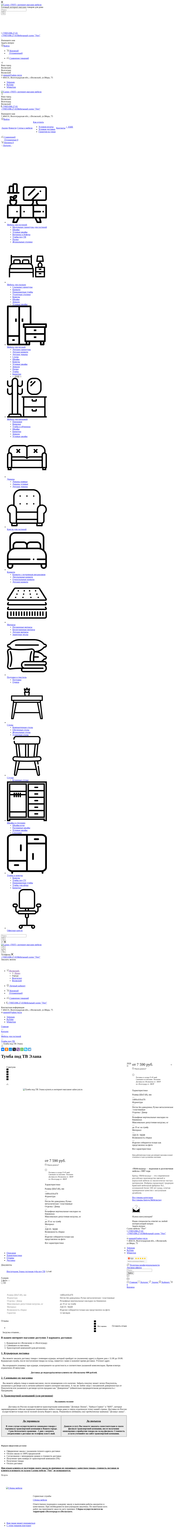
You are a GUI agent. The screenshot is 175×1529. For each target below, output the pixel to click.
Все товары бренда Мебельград (146, 1200)
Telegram (11, 82)
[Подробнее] (171, 1064)
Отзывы (10, 1258)
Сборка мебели (40, 1500)
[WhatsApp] (22, 1049)
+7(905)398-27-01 (10, 33)
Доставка (11, 1260)
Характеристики (14, 1255)
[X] (14, 1049)
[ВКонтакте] (2, 1049)
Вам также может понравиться (21, 1523)
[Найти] (3, 13)
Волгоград (17, 978)
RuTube (10, 85)
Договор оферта (134, 1267)
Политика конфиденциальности (145, 1265)
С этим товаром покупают (19, 1525)
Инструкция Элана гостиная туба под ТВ (26, 1271)
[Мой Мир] (10, 1049)
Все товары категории (142, 1197)
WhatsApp (11, 87)
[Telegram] (29, 1049)
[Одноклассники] (6, 1049)
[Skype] (25, 1049)
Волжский (17, 980)
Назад (17, 973)
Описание (11, 1253)
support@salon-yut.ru (12, 75)
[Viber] (18, 1049)
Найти (130, 1273)
